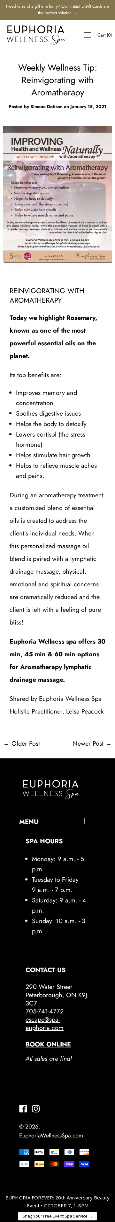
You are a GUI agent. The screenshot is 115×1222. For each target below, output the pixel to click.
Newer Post (88, 743)
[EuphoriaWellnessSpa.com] (36, 35)
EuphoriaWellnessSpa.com (51, 1135)
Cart (104, 35)
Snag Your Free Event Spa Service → (57, 1216)
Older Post (26, 743)
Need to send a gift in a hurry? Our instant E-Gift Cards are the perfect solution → (57, 9)
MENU (28, 821)
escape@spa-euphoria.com (45, 1023)
